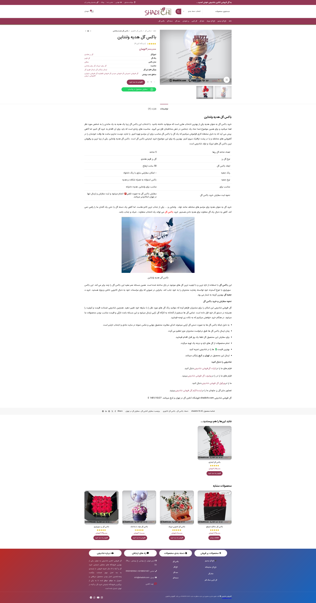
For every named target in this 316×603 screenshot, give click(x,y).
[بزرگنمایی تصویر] (227, 80)
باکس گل (147, 31)
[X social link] (112, 411)
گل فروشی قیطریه (104, 73)
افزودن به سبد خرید (136, 82)
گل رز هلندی (88, 54)
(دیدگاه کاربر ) (140, 43)
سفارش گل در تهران (132, 411)
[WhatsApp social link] (94, 597)
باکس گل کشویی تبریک (176, 526)
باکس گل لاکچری (136, 31)
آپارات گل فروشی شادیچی (205, 368)
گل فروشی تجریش (131, 73)
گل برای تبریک (101, 66)
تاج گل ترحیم (209, 561)
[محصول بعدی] (85, 31)
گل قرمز (87, 58)
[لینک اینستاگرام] (102, 597)
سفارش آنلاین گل (147, 411)
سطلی (86, 62)
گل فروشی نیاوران (91, 73)
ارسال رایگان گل (101, 69)
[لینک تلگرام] (103, 411)
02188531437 (143, 571)
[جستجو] (178, 11)
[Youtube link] (98, 597)
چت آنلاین (150, 584)
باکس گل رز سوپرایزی (101, 526)
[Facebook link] (115, 411)
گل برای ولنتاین (89, 66)
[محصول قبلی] (90, 31)
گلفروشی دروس (90, 76)
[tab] (164, 107)
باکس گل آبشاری (214, 462)
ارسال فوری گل (89, 69)
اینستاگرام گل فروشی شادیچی (188, 390)
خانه (154, 31)
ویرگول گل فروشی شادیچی (213, 383)
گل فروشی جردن (118, 73)
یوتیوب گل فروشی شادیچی (200, 376)
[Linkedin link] (106, 411)
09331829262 (131, 571)
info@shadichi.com (141, 577)
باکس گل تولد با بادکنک (139, 526)
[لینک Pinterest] (109, 411)
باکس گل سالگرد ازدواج (214, 526)
